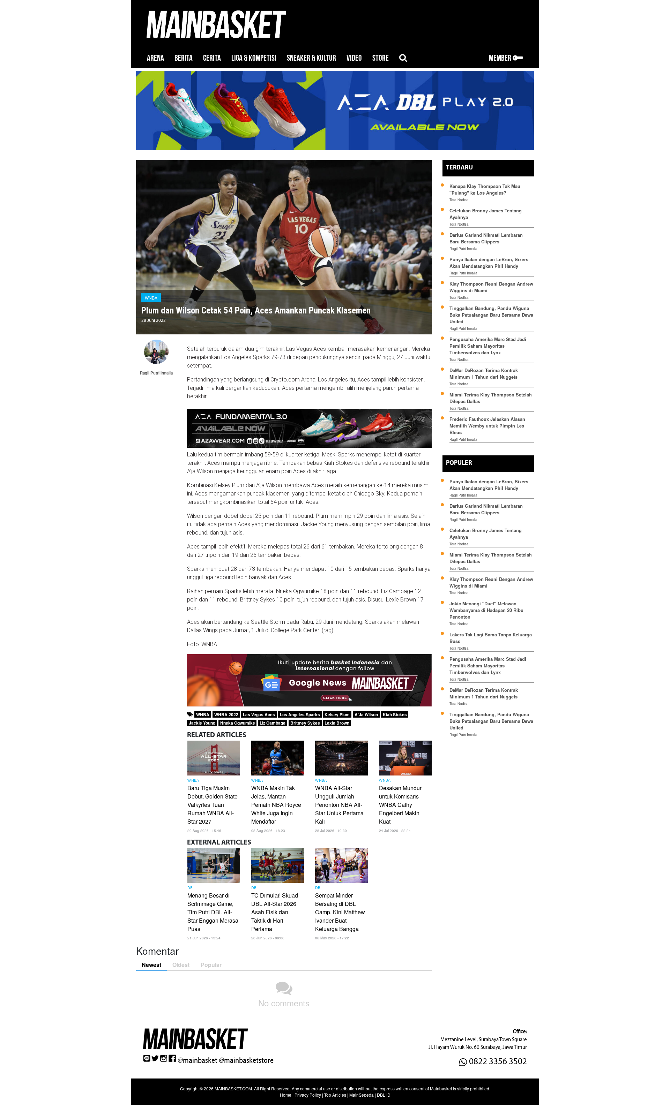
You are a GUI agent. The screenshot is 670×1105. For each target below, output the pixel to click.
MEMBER (501, 58)
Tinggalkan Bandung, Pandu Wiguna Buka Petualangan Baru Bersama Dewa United (491, 315)
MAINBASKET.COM (233, 1088)
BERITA (183, 58)
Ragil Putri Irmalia (463, 248)
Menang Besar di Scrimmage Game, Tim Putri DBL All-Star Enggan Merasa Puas (212, 912)
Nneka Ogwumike (237, 723)
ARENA (155, 58)
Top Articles (335, 1095)
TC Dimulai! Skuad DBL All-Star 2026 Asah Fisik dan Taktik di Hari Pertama (274, 912)
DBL (191, 888)
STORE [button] (380, 58)
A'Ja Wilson (366, 714)
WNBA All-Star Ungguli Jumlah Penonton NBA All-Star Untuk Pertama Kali (339, 804)
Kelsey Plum (337, 714)
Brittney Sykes (305, 723)
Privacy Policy (308, 1095)
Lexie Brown (337, 723)
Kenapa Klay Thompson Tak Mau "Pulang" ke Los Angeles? (484, 189)
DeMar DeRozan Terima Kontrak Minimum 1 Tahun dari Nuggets (483, 373)
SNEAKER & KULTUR (311, 58)
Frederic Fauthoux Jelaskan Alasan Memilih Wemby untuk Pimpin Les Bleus (487, 426)
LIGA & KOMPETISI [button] (253, 58)
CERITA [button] (212, 58)
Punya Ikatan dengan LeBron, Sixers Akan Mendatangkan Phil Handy (488, 262)
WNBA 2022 (226, 714)
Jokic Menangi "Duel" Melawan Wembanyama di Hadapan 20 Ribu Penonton (486, 610)
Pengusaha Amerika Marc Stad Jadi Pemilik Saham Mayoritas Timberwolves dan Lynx (487, 346)
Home (285, 1095)
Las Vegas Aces (259, 714)
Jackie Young (202, 723)
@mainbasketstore (246, 1060)
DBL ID (383, 1095)
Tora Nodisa (459, 199)
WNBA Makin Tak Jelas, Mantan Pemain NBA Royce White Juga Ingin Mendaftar (276, 804)
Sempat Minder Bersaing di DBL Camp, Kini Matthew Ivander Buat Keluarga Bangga (340, 912)
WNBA (151, 298)
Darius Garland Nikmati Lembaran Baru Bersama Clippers (486, 238)
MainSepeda (361, 1095)
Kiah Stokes (395, 714)
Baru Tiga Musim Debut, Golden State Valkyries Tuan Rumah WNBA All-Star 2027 (212, 804)
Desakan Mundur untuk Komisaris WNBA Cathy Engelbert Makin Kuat (400, 804)
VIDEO (354, 58)
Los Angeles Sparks (300, 714)
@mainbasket (197, 1060)
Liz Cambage (272, 723)
